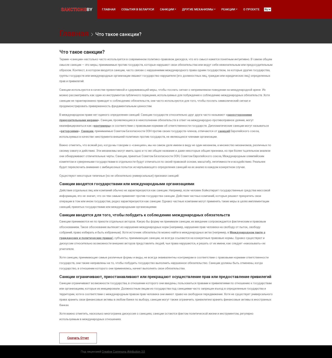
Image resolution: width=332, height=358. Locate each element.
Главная (108, 9)
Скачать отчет (78, 338)
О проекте (251, 9)
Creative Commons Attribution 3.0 (123, 351)
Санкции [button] (167, 9)
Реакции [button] (228, 9)
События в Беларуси (137, 9)
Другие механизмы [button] (197, 9)
